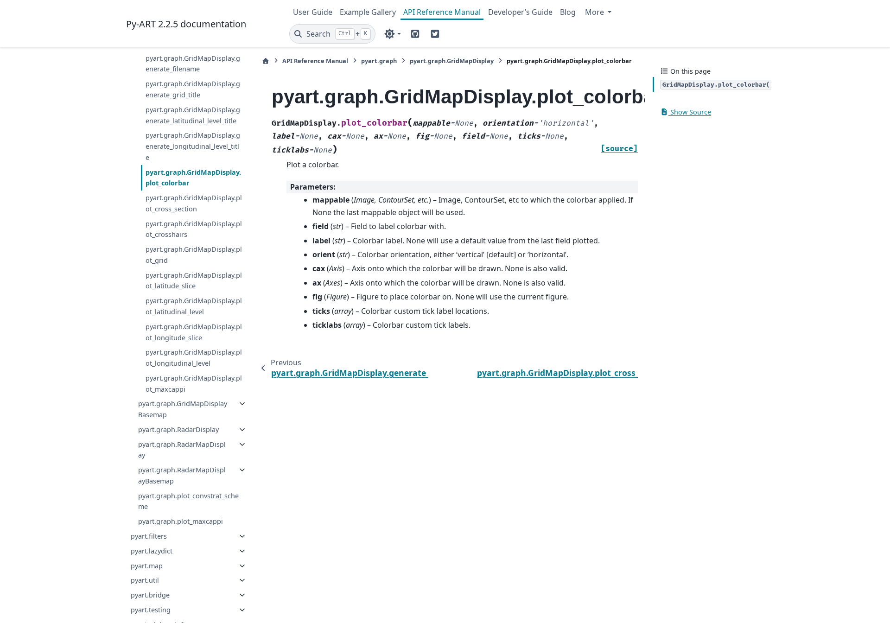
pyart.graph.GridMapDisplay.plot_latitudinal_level (194, 306)
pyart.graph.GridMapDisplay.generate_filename (193, 64)
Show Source (689, 112)
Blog (568, 12)
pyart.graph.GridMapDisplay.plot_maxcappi (194, 384)
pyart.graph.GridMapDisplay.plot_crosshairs (194, 229)
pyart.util (145, 580)
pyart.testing (151, 609)
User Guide (312, 12)
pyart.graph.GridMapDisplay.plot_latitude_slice (194, 281)
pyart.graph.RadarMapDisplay (182, 450)
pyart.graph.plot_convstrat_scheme (188, 501)
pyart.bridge (150, 595)
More (595, 12)
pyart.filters (149, 536)
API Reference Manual (442, 12)
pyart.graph (379, 61)
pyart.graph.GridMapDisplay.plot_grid (194, 255)
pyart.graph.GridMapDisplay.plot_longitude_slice (194, 332)
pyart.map (147, 565)
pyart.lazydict (151, 551)
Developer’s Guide (520, 12)
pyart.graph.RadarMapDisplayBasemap (182, 475)
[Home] (265, 61)
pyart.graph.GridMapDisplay (452, 61)
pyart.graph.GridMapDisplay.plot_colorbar (193, 178)
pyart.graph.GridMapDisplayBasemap (182, 409)
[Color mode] (392, 34)
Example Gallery (368, 12)
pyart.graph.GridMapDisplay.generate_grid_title (193, 89)
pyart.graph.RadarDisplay (178, 429)
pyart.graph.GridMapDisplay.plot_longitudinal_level (194, 358)
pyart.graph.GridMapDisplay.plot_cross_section (194, 203)
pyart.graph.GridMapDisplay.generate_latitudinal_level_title (193, 115)
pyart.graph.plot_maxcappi (180, 521)
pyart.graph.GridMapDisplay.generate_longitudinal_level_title (193, 146)
